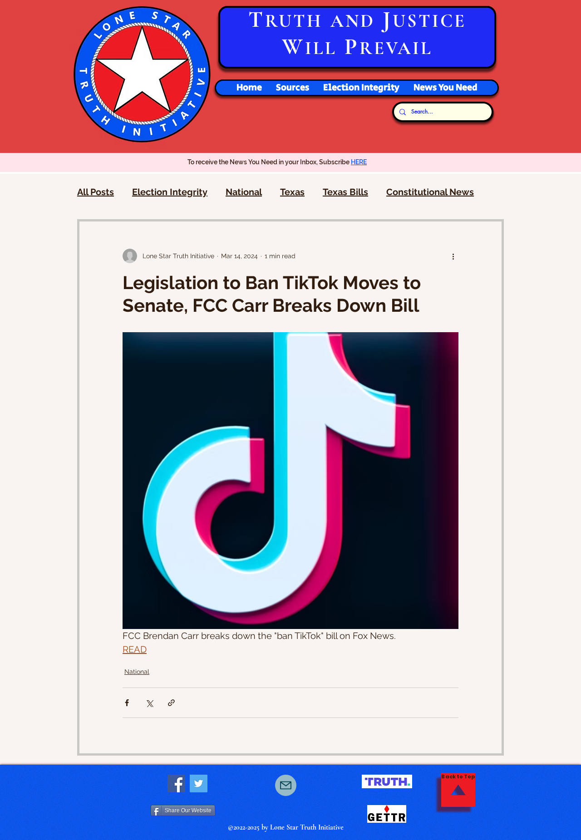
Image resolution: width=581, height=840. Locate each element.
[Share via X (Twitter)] (149, 702)
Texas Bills (345, 192)
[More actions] (453, 256)
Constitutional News (430, 192)
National (244, 192)
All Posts (95, 192)
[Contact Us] (285, 785)
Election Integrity (169, 192)
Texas (292, 192)
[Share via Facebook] (127, 702)
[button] (361, 88)
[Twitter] (198, 783)
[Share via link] (171, 702)
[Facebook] (176, 783)
